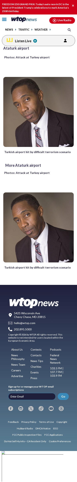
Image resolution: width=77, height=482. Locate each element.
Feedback (13, 421)
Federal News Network (55, 359)
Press (34, 378)
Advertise (17, 376)
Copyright (61, 421)
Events (35, 372)
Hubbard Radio (25, 428)
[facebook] (10, 408)
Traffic (23, 29)
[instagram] (20, 408)
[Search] (69, 29)
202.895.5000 (23, 329)
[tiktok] (41, 408)
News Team (18, 364)
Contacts (36, 355)
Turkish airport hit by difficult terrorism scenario (37, 152)
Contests (36, 349)
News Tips (37, 361)
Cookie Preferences (60, 441)
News (9, 29)
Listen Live (23, 41)
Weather (41, 29)
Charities (36, 366)
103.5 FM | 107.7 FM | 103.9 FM (56, 372)
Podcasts (55, 349)
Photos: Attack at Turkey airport (27, 57)
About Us (17, 349)
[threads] (61, 408)
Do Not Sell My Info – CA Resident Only (25, 441)
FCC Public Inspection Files (27, 434)
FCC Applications (53, 434)
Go (63, 396)
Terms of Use (46, 421)
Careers (16, 370)
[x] (30, 408)
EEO (55, 428)
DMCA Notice (43, 428)
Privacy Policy (28, 421)
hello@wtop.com (24, 323)
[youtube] (51, 408)
